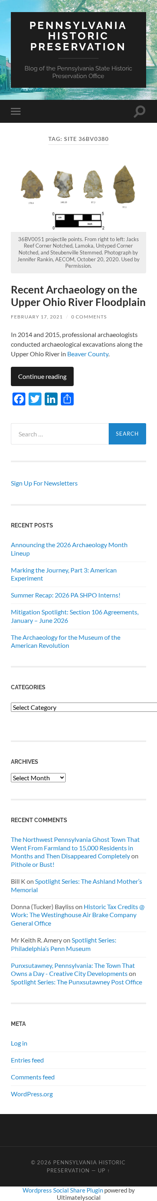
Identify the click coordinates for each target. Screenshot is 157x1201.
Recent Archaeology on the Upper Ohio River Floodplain (78, 296)
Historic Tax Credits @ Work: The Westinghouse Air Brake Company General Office (78, 915)
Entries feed (27, 1060)
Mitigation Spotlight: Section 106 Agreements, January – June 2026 (74, 616)
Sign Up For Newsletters (44, 483)
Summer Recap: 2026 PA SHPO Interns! (65, 595)
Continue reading (42, 376)
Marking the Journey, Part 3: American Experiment (64, 574)
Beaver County (87, 354)
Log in (19, 1043)
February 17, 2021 (37, 317)
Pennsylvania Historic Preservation (78, 36)
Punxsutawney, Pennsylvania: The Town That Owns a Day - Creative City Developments (73, 969)
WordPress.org (32, 1094)
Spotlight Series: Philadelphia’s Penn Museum (63, 944)
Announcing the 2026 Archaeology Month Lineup (69, 549)
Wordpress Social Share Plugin (63, 1190)
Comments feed (33, 1077)
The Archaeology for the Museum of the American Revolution (65, 641)
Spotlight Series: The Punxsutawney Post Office (76, 982)
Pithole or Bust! (32, 864)
